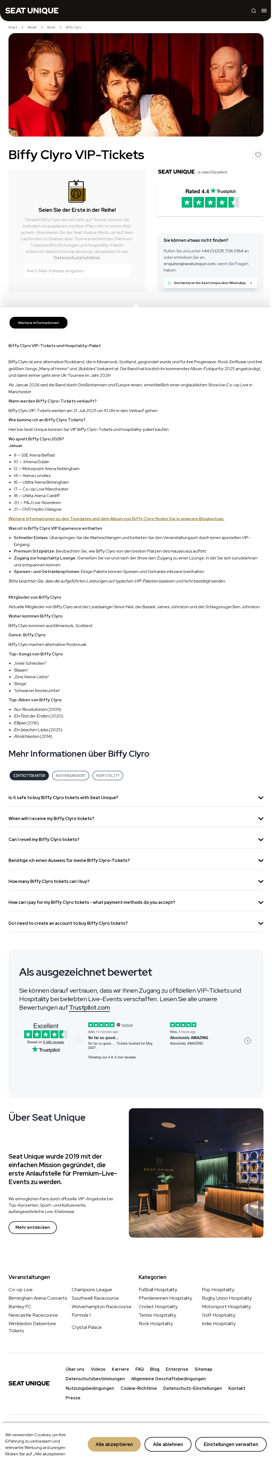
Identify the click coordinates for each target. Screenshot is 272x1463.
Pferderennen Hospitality (165, 1298)
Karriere (120, 1369)
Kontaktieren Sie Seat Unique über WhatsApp (210, 283)
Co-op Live (20, 1289)
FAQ (139, 1369)
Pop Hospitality (218, 1289)
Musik (32, 27)
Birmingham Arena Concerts (37, 1298)
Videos (98, 1369)
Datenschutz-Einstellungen (192, 1388)
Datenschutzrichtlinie (77, 258)
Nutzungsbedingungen (90, 1388)
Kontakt (236, 1388)
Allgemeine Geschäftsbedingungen (168, 1379)
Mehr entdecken (32, 1227)
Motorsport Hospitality (226, 1306)
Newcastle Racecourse (33, 1315)
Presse (73, 1398)
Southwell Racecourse (95, 1298)
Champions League (92, 1289)
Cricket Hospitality (158, 1306)
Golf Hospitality (218, 1315)
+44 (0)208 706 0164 (222, 251)
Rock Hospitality (156, 1323)
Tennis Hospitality (157, 1315)
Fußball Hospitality (158, 1289)
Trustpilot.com (89, 1007)
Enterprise (177, 1369)
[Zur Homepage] (31, 11)
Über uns (75, 1369)
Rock (51, 27)
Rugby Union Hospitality (227, 1298)
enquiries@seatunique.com (189, 263)
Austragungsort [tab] (71, 775)
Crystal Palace (87, 1327)
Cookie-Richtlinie (139, 1388)
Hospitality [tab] (108, 775)
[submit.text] (122, 271)
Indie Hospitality (219, 1323)
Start (12, 27)
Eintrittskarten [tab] (29, 775)
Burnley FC (19, 1306)
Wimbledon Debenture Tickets (32, 1327)
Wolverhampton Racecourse (101, 1306)
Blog (154, 1369)
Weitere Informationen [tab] (38, 322)
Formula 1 (81, 1315)
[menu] (264, 10)
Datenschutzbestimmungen (95, 1379)
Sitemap (203, 1369)
